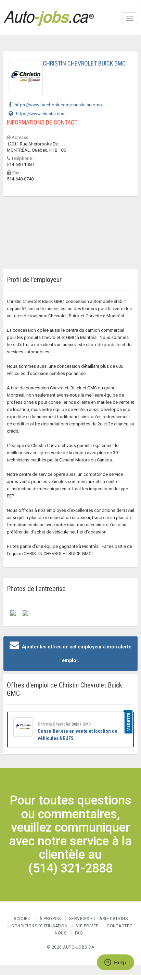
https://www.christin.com (39, 113)
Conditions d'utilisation (39, 926)
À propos (50, 918)
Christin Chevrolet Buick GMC (64, 724)
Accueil (22, 918)
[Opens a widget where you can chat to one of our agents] (115, 963)
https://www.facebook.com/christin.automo (57, 104)
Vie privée (88, 926)
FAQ (79, 933)
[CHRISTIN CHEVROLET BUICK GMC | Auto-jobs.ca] (13, 612)
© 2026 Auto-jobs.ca (70, 947)
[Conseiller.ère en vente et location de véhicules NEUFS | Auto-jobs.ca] (23, 727)
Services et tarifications (98, 918)
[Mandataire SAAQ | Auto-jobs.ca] (25, 612)
